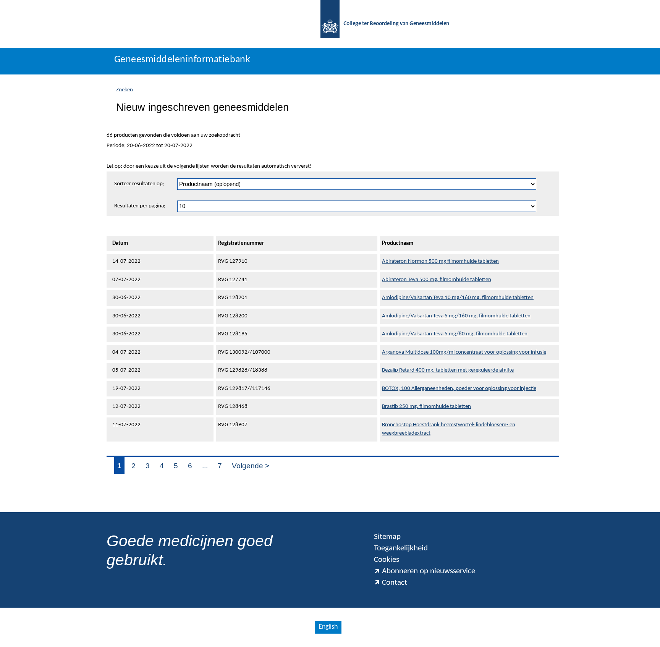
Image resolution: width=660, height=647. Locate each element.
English (328, 627)
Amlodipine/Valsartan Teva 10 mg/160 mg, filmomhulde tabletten (458, 298)
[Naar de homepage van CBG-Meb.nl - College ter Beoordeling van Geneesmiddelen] (330, 24)
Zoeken (124, 90)
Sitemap (387, 537)
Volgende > (250, 466)
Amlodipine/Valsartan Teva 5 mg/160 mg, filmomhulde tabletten (456, 316)
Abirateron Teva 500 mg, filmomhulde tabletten (436, 280)
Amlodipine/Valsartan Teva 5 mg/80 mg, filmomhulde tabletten (454, 334)
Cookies (386, 560)
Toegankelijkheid (401, 548)
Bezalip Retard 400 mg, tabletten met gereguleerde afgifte (448, 370)
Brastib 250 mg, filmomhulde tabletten (426, 406)
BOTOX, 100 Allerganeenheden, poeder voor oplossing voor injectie (459, 388)
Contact (394, 583)
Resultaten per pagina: (139, 206)
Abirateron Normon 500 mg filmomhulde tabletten (440, 261)
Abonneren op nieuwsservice (428, 571)
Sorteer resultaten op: (139, 184)
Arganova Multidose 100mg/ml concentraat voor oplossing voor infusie (464, 352)
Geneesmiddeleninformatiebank (182, 60)
